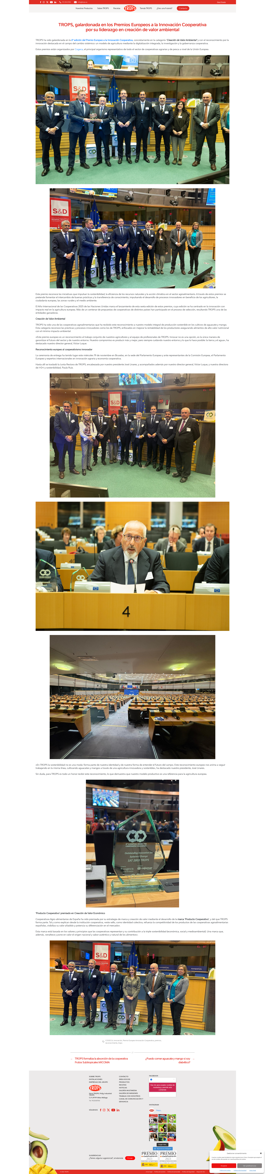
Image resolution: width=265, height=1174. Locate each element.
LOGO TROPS (131, 8)
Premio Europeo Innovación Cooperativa (138, 1040)
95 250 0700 (66, 2)
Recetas (116, 8)
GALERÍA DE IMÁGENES (128, 1093)
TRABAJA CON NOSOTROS (129, 1096)
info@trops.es (82, 2)
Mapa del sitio (201, 1172)
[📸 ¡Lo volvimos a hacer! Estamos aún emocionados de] (153, 1127)
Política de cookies (225, 1170)
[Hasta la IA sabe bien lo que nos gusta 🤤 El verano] (162, 1118)
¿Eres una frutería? (164, 8)
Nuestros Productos (84, 8)
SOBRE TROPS (94, 1076)
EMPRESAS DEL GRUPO (98, 1082)
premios (158, 1040)
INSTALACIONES (95, 1079)
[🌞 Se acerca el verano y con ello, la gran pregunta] (153, 1137)
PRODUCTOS (124, 1082)
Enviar (130, 1158)
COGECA (109, 1040)
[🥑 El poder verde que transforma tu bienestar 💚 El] (162, 1127)
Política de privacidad (240, 1170)
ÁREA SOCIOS (124, 1079)
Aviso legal (252, 1170)
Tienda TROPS (146, 8)
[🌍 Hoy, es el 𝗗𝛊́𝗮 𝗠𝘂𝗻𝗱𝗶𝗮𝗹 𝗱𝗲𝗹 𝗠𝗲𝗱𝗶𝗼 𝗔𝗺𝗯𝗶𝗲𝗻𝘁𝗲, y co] (162, 1137)
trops (120, 1043)
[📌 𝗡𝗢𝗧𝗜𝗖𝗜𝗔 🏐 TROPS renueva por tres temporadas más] (171, 1137)
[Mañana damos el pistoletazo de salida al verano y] (171, 1118)
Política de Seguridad (188, 1172)
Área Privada (221, 2)
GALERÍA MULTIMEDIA (128, 1090)
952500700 (96, 1100)
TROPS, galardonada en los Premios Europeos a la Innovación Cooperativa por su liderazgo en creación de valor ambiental (132, 27)
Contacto (183, 8)
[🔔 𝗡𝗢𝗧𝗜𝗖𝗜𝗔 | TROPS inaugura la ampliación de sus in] (153, 1118)
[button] (261, 1153)
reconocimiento (111, 1043)
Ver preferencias (249, 1166)
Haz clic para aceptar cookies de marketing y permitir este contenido (162, 1087)
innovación (118, 1040)
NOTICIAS (123, 1088)
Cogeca (79, 49)
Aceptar (224, 1166)
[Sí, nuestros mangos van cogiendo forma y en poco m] (171, 1127)
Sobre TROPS (103, 8)
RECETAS (122, 1085)
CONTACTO (123, 1076)
